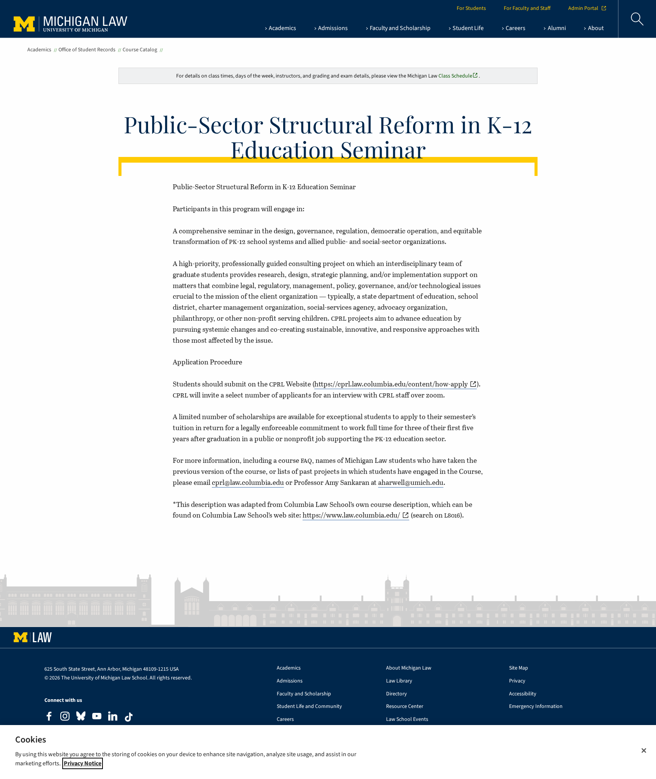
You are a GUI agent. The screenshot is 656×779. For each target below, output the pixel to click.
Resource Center (404, 706)
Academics (39, 50)
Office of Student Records (86, 50)
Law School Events (407, 719)
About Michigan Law (408, 668)
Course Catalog (140, 50)
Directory (396, 694)
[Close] (644, 750)
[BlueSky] (80, 717)
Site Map (518, 668)
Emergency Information (536, 706)
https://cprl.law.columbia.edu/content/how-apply (391, 384)
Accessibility (522, 694)
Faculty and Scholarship (304, 694)
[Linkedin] (112, 717)
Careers (285, 719)
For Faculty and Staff (527, 8)
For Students (471, 8)
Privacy (517, 681)
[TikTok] (128, 717)
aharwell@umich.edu (410, 482)
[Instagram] (64, 717)
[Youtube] (96, 717)
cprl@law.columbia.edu (248, 482)
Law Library (399, 681)
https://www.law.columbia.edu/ (351, 515)
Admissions (290, 681)
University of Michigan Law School (72, 19)
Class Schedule (455, 76)
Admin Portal (583, 8)
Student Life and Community (309, 706)
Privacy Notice (82, 763)
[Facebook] (49, 717)
